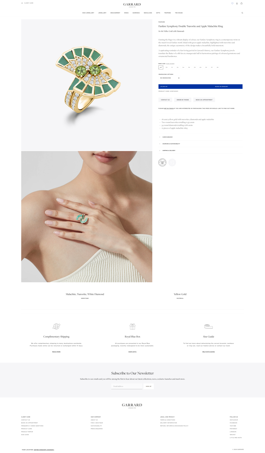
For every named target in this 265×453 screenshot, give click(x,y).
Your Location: (38, 450)
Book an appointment (204, 100)
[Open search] (242, 13)
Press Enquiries (97, 428)
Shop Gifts (132, 351)
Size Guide (25, 434)
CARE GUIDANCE (167, 137)
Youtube (233, 426)
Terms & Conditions (167, 420)
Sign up (148, 386)
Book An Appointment (29, 423)
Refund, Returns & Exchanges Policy (174, 426)
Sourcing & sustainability (171, 144)
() (170, 63)
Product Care (26, 428)
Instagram (234, 420)
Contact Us (25, 420)
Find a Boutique (97, 423)
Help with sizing (208, 351)
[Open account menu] (237, 3)
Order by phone (183, 100)
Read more (56, 351)
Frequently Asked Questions (32, 426)
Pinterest (233, 428)
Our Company (96, 417)
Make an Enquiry (221, 86)
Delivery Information (168, 423)
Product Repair (27, 431)
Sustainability (96, 426)
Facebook (233, 423)
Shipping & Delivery (169, 150)
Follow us (234, 417)
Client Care (28, 3)
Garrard (240, 449)
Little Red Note (236, 437)
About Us (94, 420)
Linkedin (233, 431)
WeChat (233, 434)
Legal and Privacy (167, 417)
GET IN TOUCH (169, 108)
